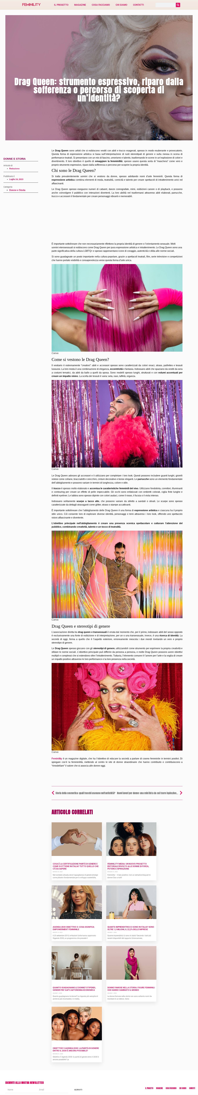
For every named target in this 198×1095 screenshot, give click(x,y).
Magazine (80, 4)
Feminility (57, 758)
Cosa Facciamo (101, 4)
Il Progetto (61, 4)
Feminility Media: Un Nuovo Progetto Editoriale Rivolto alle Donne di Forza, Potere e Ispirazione (128, 866)
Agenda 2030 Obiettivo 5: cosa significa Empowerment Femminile (73, 928)
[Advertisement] (117, 220)
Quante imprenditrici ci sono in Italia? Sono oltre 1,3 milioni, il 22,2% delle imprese (130, 928)
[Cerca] (178, 5)
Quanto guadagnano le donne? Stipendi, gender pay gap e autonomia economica (74, 988)
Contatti (138, 4)
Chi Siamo (121, 4)
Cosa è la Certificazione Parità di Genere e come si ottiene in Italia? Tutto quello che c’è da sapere (76, 866)
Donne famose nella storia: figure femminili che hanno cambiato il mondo (131, 988)
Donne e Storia (14, 158)
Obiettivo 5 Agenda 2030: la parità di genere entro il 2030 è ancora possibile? (76, 1049)
